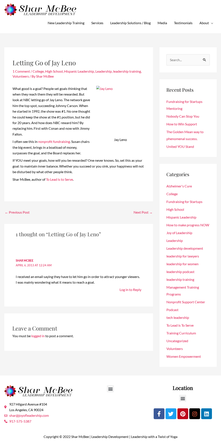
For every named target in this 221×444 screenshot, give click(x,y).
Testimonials (183, 23)
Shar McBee (24, 260)
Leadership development (184, 248)
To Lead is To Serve (180, 325)
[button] (110, 388)
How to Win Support (181, 124)
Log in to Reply (130, 289)
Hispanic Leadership (79, 71)
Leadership (103, 71)
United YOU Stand (180, 146)
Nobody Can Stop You (182, 116)
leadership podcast (180, 272)
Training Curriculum (181, 333)
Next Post (143, 212)
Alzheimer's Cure (179, 186)
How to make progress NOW (187, 225)
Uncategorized (177, 341)
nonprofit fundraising (54, 141)
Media (162, 23)
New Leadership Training (66, 23)
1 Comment (21, 71)
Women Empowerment (183, 356)
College (38, 71)
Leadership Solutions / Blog (130, 23)
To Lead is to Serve (59, 179)
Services (97, 23)
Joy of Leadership (179, 233)
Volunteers (21, 76)
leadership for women (182, 264)
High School (54, 71)
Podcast (172, 310)
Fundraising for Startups (184, 202)
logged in (38, 336)
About (204, 23)
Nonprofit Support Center (185, 302)
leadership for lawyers (182, 256)
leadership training (127, 71)
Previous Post (17, 212)
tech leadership (177, 317)
